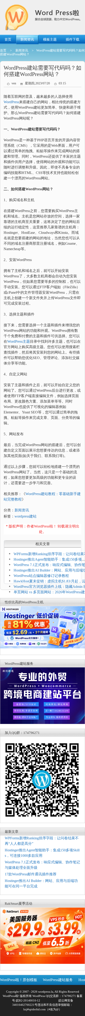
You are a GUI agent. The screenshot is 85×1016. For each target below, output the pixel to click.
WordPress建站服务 (58, 980)
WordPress (11, 102)
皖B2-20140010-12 (28, 1000)
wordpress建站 (25, 516)
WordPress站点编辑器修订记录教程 (41, 576)
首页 (8, 39)
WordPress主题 (18, 341)
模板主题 (50, 39)
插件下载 (72, 39)
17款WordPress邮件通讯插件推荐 (30, 874)
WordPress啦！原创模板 (18, 980)
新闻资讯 (27, 39)
